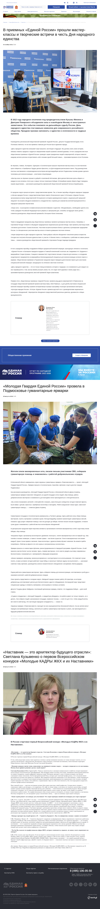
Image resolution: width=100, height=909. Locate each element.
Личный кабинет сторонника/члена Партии (82, 7)
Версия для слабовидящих (89, 2)
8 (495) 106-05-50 (81, 870)
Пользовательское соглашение (12, 898)
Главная (5, 22)
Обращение (56, 7)
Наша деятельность (33, 11)
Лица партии (17, 11)
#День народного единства (50, 340)
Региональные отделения (57, 868)
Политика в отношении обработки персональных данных (19, 902)
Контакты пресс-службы (35, 873)
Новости (23, 22)
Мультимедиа (76, 11)
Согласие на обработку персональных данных (16, 903)
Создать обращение (81, 355)
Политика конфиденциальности (12, 900)
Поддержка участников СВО (50, 15)
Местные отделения (49, 11)
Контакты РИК (9, 873)
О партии (5, 11)
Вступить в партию (91, 11)
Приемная (63, 11)
